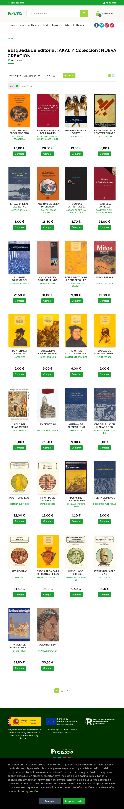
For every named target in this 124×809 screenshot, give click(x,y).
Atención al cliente (16, 2)
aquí (108, 787)
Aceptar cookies (74, 801)
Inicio (10, 38)
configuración (29, 791)
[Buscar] (84, 13)
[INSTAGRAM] (106, 25)
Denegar (50, 801)
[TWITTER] (101, 25)
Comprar (19, 154)
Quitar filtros (26, 86)
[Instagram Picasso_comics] (112, 25)
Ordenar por (14, 75)
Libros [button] (11, 25)
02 (62, 690)
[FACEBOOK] (96, 25)
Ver (48, 75)
